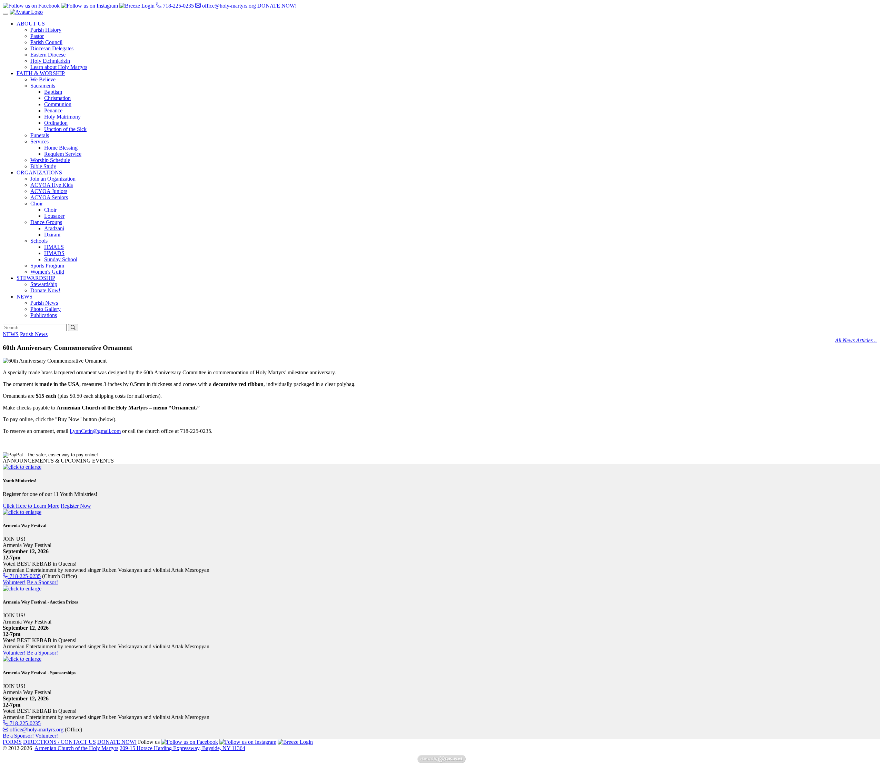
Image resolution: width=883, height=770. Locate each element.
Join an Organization (53, 179)
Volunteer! (14, 582)
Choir (50, 210)
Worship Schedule (50, 160)
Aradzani (54, 228)
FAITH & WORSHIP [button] (41, 73)
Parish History (45, 30)
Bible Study (43, 166)
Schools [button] (39, 241)
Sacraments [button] (42, 86)
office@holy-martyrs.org (228, 6)
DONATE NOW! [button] (277, 6)
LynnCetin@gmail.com (95, 431)
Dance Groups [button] (46, 222)
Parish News (44, 303)
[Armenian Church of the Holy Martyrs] (26, 12)
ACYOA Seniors (49, 197)
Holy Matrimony (62, 117)
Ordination (56, 123)
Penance (53, 110)
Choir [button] (36, 203)
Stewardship (43, 284)
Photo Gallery (45, 309)
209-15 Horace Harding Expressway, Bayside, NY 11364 (182, 748)
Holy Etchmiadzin (50, 61)
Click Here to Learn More (31, 506)
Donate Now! (45, 290)
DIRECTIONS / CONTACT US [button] (59, 742)
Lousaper (54, 216)
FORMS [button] (12, 742)
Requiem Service (62, 154)
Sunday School (60, 259)
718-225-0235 (177, 6)
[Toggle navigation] (5, 14)
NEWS (11, 334)
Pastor (37, 36)
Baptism (53, 92)
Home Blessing (61, 148)
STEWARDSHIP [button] (36, 278)
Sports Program (47, 266)
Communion (57, 104)
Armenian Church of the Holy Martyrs (76, 748)
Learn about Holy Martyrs (58, 67)
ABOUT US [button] (31, 24)
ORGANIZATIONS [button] (39, 172)
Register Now (76, 506)
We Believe (43, 79)
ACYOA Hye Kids (51, 185)
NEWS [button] (24, 297)
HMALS (54, 247)
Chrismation (57, 98)
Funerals (39, 135)
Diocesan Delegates (51, 48)
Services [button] (39, 141)
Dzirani (52, 234)
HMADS (54, 253)
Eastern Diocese (48, 55)
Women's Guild (47, 272)
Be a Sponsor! (42, 582)
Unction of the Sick (65, 129)
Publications (43, 315)
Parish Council (46, 42)
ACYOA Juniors (48, 191)
